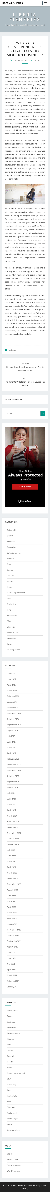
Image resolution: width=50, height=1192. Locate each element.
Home (9, 587)
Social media (12, 632)
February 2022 (13, 918)
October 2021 (13, 935)
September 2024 (14, 781)
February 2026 (13, 696)
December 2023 (14, 827)
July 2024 (11, 793)
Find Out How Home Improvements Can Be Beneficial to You (25, 367)
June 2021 (11, 958)
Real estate (12, 615)
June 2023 (11, 855)
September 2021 (14, 941)
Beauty (10, 535)
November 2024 (14, 770)
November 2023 (14, 833)
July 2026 (11, 673)
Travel (10, 644)
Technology (12, 638)
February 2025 (13, 759)
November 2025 (14, 713)
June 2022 (11, 895)
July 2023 (11, 850)
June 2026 (11, 679)
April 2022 (11, 907)
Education (11, 547)
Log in (9, 1153)
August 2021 (12, 946)
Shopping (11, 627)
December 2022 (14, 878)
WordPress (34, 1185)
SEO (9, 621)
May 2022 (11, 901)
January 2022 (12, 924)
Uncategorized (13, 649)
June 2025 (11, 741)
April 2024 (11, 810)
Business (12, 350)
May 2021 (11, 964)
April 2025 (11, 753)
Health (10, 581)
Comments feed (14, 1165)
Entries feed (12, 1159)
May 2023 (11, 861)
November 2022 (14, 884)
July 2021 (11, 952)
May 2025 (11, 747)
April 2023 (11, 867)
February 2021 (13, 981)
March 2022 (12, 912)
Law (9, 598)
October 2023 (13, 838)
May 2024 (11, 804)
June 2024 (11, 798)
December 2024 (14, 764)
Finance (10, 558)
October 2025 (13, 719)
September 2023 (14, 844)
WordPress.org (13, 1171)
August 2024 (12, 787)
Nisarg (25, 1188)
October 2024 (13, 776)
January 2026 (12, 702)
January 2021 (12, 986)
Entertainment (14, 553)
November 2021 (14, 929)
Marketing (11, 604)
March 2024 (12, 815)
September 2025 (14, 724)
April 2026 (11, 685)
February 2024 (13, 821)
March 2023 (12, 872)
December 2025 (14, 707)
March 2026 (12, 690)
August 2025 (12, 730)
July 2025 (11, 736)
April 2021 (11, 969)
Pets (9, 610)
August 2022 (12, 890)
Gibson (36, 60)
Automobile (12, 530)
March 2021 (12, 975)
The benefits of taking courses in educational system (25, 382)
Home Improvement (16, 592)
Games (10, 570)
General (10, 575)
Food (9, 564)
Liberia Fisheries (12, 3)
